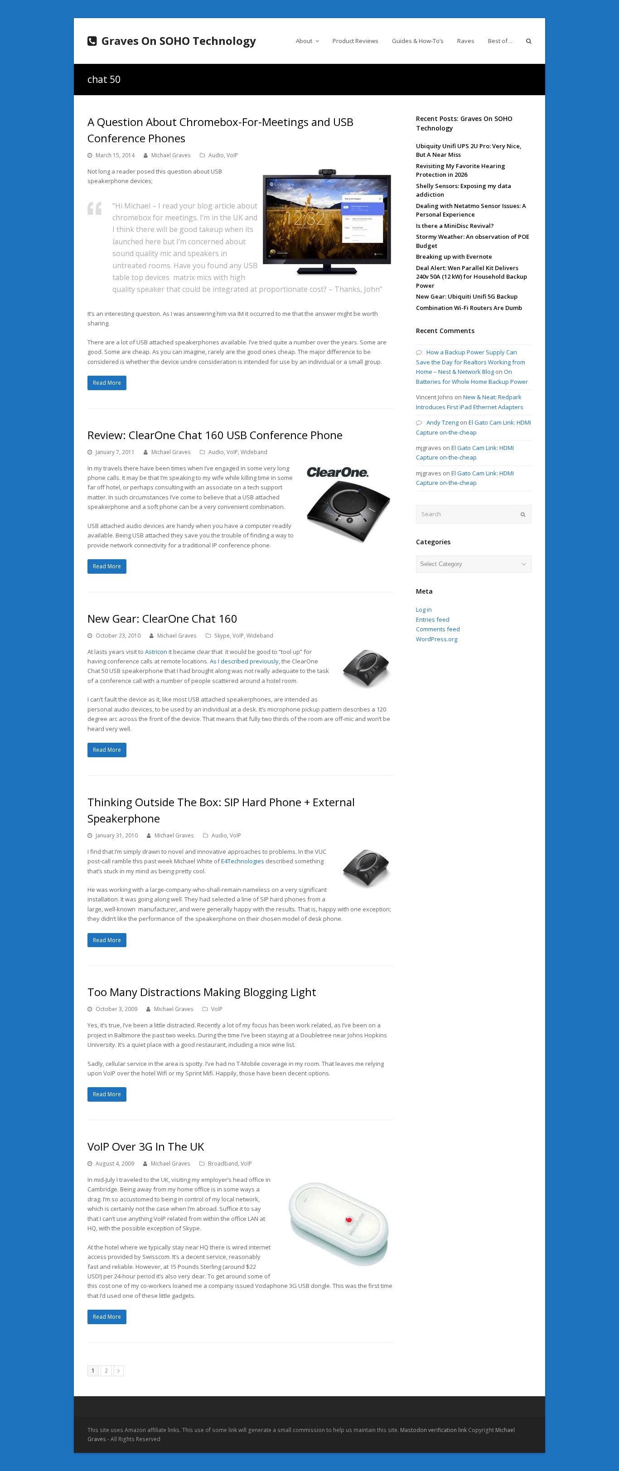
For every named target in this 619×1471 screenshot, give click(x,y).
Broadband (223, 1163)
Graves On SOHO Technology (179, 40)
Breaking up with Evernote (454, 256)
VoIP (232, 155)
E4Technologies (242, 861)
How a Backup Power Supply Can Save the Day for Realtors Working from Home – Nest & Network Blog (470, 362)
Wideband (254, 452)
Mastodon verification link (433, 1430)
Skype (222, 635)
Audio (216, 155)
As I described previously (244, 661)
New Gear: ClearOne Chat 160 (162, 618)
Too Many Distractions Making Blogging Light (201, 991)
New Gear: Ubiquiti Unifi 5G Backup (466, 296)
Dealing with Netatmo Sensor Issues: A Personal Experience (471, 210)
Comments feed (438, 629)
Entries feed (433, 619)
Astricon (156, 652)
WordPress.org (436, 639)
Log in (424, 609)
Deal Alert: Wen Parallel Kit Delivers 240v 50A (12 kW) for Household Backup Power (471, 277)
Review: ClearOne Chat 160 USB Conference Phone (215, 434)
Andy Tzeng (442, 422)
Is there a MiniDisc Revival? (455, 226)
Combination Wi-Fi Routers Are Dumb (469, 308)
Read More (107, 383)
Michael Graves (171, 155)
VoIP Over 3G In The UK (145, 1146)
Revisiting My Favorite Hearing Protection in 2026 (460, 170)
